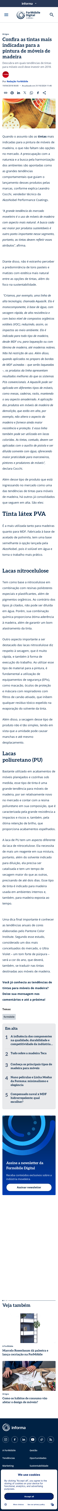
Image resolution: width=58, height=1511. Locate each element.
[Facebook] (14, 1439)
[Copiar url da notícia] (5, 93)
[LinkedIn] (23, 1439)
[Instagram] (5, 1439)
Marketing (8, 1465)
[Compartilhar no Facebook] (38, 93)
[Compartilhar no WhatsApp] (31, 93)
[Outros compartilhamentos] (44, 93)
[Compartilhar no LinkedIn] (18, 93)
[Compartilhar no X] (25, 93)
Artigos (5, 34)
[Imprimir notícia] (12, 93)
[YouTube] (32, 1439)
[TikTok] (42, 1439)
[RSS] (51, 1439)
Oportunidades (38, 1458)
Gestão (33, 1450)
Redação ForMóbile (17, 81)
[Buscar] (52, 15)
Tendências (8, 1458)
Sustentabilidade (39, 1465)
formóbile (9, 1016)
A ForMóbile (9, 1450)
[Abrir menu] (6, 15)
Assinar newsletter (29, 1187)
